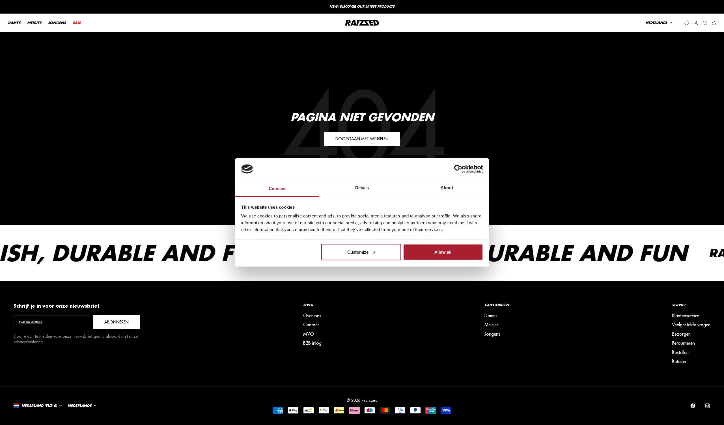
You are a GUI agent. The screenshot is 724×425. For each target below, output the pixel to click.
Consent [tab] (277, 188)
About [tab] (447, 187)
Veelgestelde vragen (691, 324)
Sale (77, 23)
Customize (358, 251)
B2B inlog (312, 343)
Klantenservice (685, 315)
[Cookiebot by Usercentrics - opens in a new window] (458, 169)
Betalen (679, 361)
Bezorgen (681, 334)
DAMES (14, 23)
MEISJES (34, 23)
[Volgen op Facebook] (693, 406)
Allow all (442, 251)
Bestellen (680, 352)
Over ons (312, 315)
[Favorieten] (686, 22)
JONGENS (57, 23)
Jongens (492, 334)
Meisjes (491, 324)
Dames (490, 315)
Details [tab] (362, 187)
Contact (311, 324)
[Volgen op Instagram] (707, 406)
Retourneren (683, 343)
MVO (308, 334)
